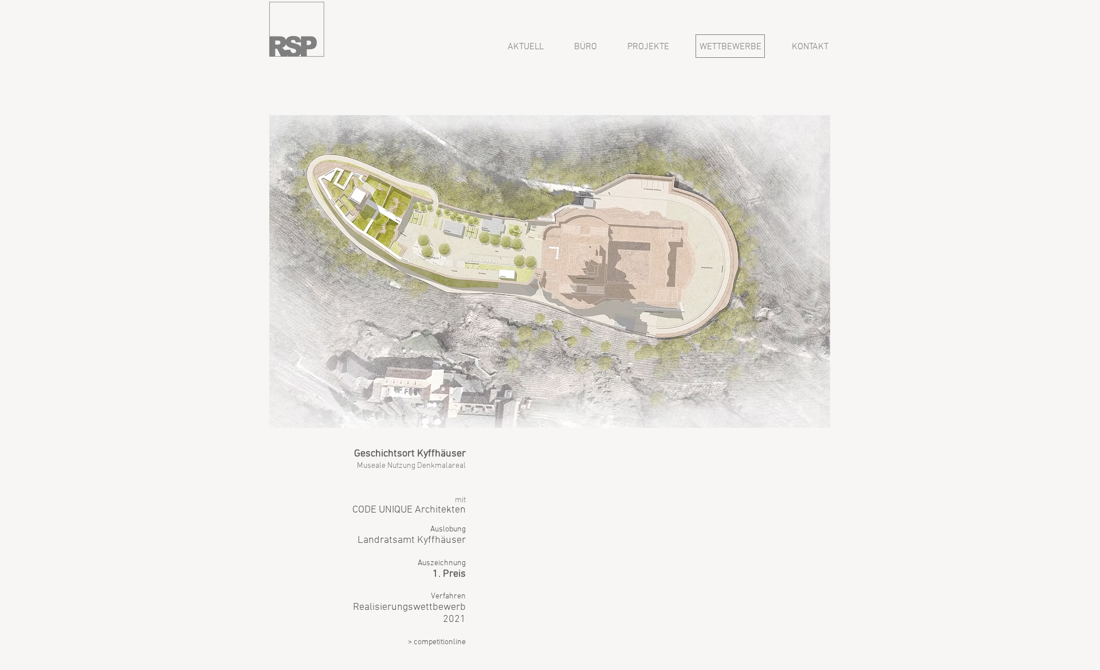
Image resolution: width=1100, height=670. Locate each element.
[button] (549, 271)
